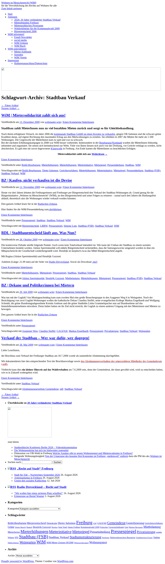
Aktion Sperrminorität (33, 278)
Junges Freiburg (74, 527)
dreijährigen (55, 209)
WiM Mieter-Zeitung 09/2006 (59, 542)
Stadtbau (129, 165)
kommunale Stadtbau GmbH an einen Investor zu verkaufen (84, 134)
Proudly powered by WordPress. (17, 561)
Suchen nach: (14, 462)
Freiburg (84, 522)
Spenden (18, 54)
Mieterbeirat (14, 532)
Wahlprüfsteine (13, 543)
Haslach (29, 527)
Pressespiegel (28, 220)
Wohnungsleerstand (81, 543)
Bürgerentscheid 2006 (25, 31)
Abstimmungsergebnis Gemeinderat (40, 389)
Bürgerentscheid (30, 225)
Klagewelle (56, 148)
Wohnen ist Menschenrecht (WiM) (18, 2)
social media (20, 40)
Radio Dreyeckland (59, 261)
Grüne (11, 526)
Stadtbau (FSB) (152, 170)
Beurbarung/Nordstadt (110, 142)
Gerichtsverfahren (68, 170)
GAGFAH (62, 331)
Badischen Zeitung (47, 204)
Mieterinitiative (85, 165)
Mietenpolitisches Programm (28, 25)
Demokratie (52, 523)
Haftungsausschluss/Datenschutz (30, 63)
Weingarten (144, 331)
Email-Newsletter (23, 37)
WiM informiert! (16, 34)
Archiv (11, 555)
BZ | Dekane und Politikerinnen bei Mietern (37, 285)
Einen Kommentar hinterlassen (78, 122)
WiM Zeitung (21, 43)
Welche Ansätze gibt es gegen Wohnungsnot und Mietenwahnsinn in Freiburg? (93, 453)
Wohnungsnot (98, 542)
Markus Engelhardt (78, 331)
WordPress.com (65, 561)
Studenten (105, 538)
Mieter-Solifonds (22, 51)
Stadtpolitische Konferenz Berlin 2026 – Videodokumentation (45, 447)
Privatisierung (111, 331)
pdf (61, 389)
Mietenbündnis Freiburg (26, 22)
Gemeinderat (116, 523)
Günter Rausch (20, 527)
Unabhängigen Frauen (144, 538)
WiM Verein (20, 57)
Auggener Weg (30, 331)
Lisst (126, 527)
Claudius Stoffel (47, 331)
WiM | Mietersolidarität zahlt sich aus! (33, 115)
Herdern (55, 527)
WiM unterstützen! (17, 48)
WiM (138, 165)
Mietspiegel (100, 165)
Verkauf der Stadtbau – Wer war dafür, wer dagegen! (45, 338)
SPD (16, 538)
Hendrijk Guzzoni (55, 278)
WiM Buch (19, 46)
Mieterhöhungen (50, 165)
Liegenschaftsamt (116, 527)
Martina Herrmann (136, 527)
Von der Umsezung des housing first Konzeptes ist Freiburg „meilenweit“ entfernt (86, 456)
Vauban (156, 537)
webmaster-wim (53, 122)
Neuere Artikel (10, 108)
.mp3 (94, 261)
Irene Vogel (62, 527)
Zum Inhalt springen (11, 8)
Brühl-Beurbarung (31, 165)
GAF (95, 523)
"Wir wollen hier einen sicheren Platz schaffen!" (38, 493)
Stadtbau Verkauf (10, 173)
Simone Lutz (70, 225)
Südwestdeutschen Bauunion (122, 537)
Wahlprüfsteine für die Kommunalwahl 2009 (37, 28)
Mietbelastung (72, 278)
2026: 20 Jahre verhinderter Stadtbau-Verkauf (37, 19)
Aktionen (12, 16)
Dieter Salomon (50, 170)
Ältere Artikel (9, 105)
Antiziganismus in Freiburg (28, 477)
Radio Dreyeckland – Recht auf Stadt (41, 487)
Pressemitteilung (115, 165)
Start (10, 14)
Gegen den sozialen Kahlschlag (30, 480)
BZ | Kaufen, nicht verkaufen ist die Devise (36, 180)
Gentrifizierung (135, 523)
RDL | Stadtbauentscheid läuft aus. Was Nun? (38, 233)
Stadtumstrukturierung (85, 537)
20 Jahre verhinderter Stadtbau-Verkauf (49, 402)
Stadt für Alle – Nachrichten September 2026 (37, 474)
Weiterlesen (99, 154)
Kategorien (13, 508)
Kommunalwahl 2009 (90, 527)
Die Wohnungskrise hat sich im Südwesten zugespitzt (41, 450)
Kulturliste (104, 527)
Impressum (13, 60)
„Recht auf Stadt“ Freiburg (35, 468)
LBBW (44, 225)
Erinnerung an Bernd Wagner (29, 496)
